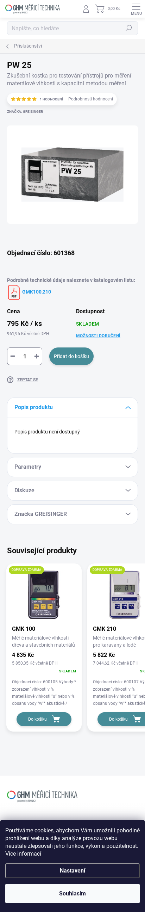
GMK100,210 (36, 292)
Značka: (25, 111)
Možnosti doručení (98, 335)
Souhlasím (72, 893)
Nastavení (72, 870)
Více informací (23, 853)
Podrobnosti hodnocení (90, 99)
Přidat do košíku (71, 356)
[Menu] (136, 9)
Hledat (128, 28)
